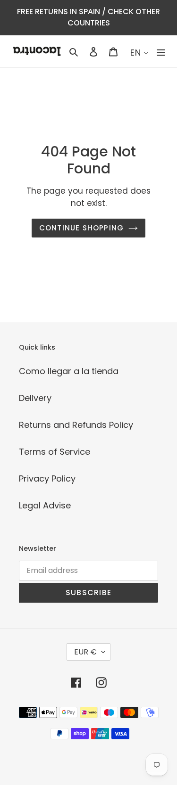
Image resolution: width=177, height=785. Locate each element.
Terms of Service (54, 452)
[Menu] (161, 51)
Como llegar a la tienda (68, 371)
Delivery (35, 398)
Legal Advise (45, 505)
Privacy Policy (47, 478)
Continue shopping (81, 228)
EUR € (85, 651)
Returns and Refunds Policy (76, 425)
